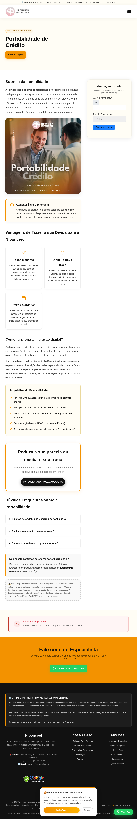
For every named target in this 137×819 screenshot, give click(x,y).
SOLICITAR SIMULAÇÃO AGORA (45, 482)
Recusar (87, 810)
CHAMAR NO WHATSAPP (70, 668)
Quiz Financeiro (117, 763)
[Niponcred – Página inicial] (17, 11)
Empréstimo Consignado (82, 750)
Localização (117, 759)
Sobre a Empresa (117, 745)
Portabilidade (82, 759)
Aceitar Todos (61, 810)
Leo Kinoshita (125, 805)
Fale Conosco (117, 754)
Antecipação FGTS (82, 754)
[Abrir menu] (129, 11)
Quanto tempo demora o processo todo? (35, 543)
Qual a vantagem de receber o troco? (33, 531)
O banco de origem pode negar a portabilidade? (39, 519)
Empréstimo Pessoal (82, 745)
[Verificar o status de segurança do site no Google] (33, 779)
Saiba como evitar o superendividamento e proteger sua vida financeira (42, 722)
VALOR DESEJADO (102, 98)
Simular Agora (15, 55)
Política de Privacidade (32, 809)
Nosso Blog (117, 750)
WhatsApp (125, 812)
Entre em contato (104, 127)
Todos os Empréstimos (83, 741)
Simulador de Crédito (117, 741)
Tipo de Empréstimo (102, 114)
